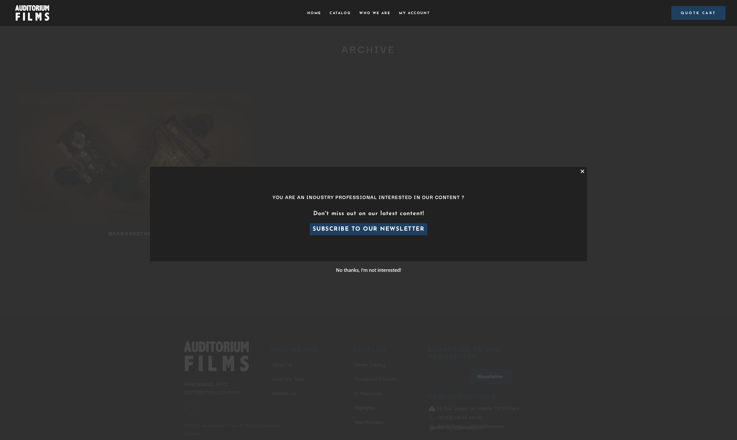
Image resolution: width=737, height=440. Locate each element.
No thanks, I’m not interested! (368, 270)
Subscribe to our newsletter (369, 229)
